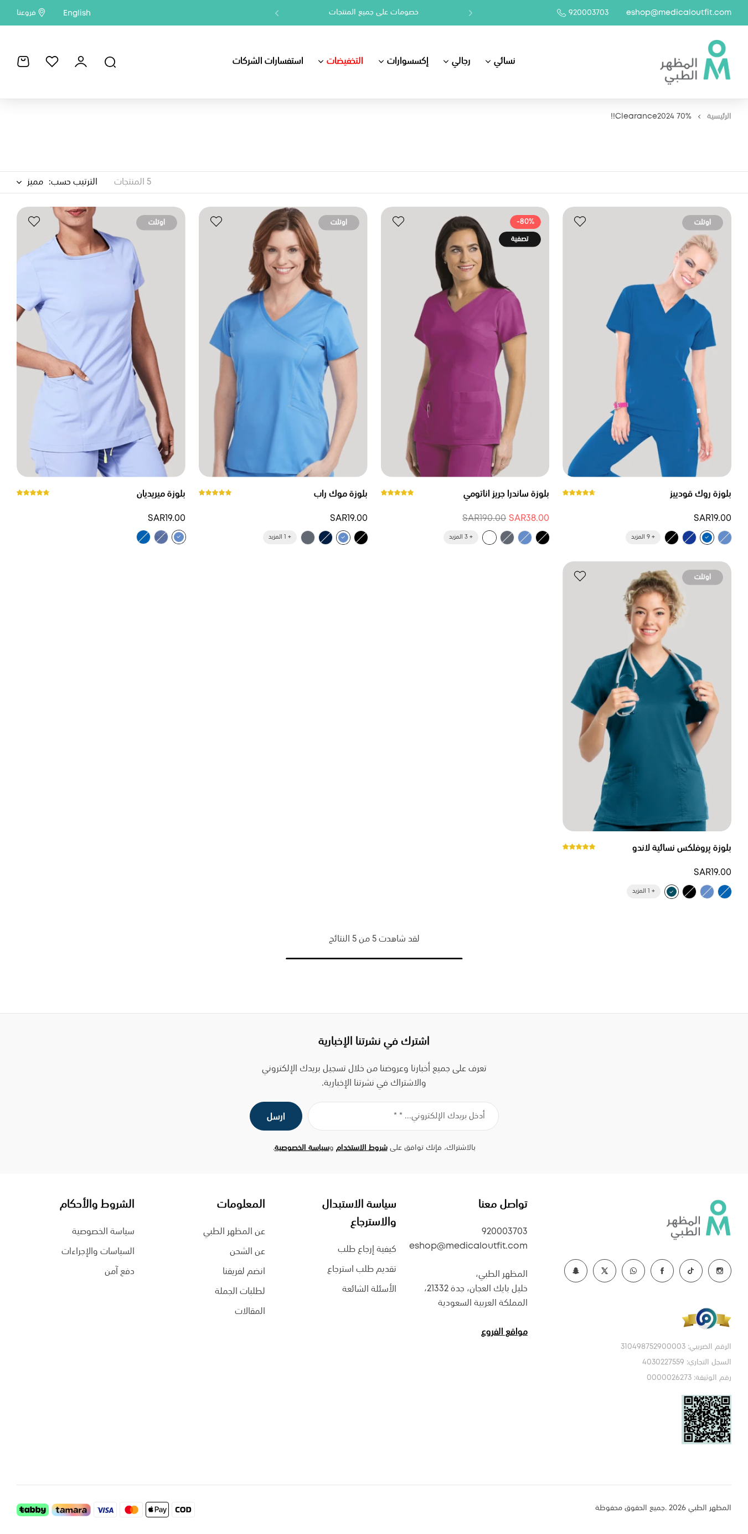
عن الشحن (247, 1251)
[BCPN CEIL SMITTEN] (724, 537)
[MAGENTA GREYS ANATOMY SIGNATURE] (489, 537)
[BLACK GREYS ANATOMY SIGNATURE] (542, 537)
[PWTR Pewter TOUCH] (307, 537)
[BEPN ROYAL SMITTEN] (707, 537)
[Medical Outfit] (694, 61)
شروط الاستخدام (362, 1147)
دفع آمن (120, 1271)
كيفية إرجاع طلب (367, 1249)
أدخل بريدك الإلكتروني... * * (439, 1116)
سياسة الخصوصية (302, 1147)
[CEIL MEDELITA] (178, 537)
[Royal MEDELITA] (143, 537)
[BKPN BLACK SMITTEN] (671, 537)
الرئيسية (719, 116)
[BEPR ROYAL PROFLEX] (724, 891)
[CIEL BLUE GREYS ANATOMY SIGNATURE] (525, 537)
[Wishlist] (52, 61)
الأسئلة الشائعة (369, 1289)
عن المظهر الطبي (234, 1232)
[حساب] (81, 61)
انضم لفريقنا (244, 1271)
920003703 (588, 12)
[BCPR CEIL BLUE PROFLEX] (707, 891)
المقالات (250, 1311)
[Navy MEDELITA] (161, 537)
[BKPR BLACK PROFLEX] (689, 891)
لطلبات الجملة (240, 1291)
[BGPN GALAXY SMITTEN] (689, 537)
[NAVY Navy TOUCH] (325, 537)
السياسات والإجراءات (98, 1251)
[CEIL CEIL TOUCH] (343, 537)
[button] (470, 12)
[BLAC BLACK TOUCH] (361, 537)
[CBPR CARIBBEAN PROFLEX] (671, 891)
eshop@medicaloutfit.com (678, 12)
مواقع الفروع (504, 1332)
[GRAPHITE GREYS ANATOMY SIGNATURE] (507, 537)
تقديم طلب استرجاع (361, 1269)
